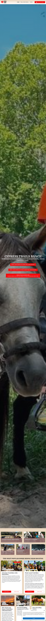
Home (18, 2)
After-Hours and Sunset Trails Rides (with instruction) (7, 609)
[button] (44, 610)
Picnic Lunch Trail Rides (31, 573)
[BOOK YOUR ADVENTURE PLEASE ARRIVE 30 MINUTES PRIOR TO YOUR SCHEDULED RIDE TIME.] (23, 272)
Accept (34, 618)
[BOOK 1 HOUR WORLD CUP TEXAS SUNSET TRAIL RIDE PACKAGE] (23, 267)
